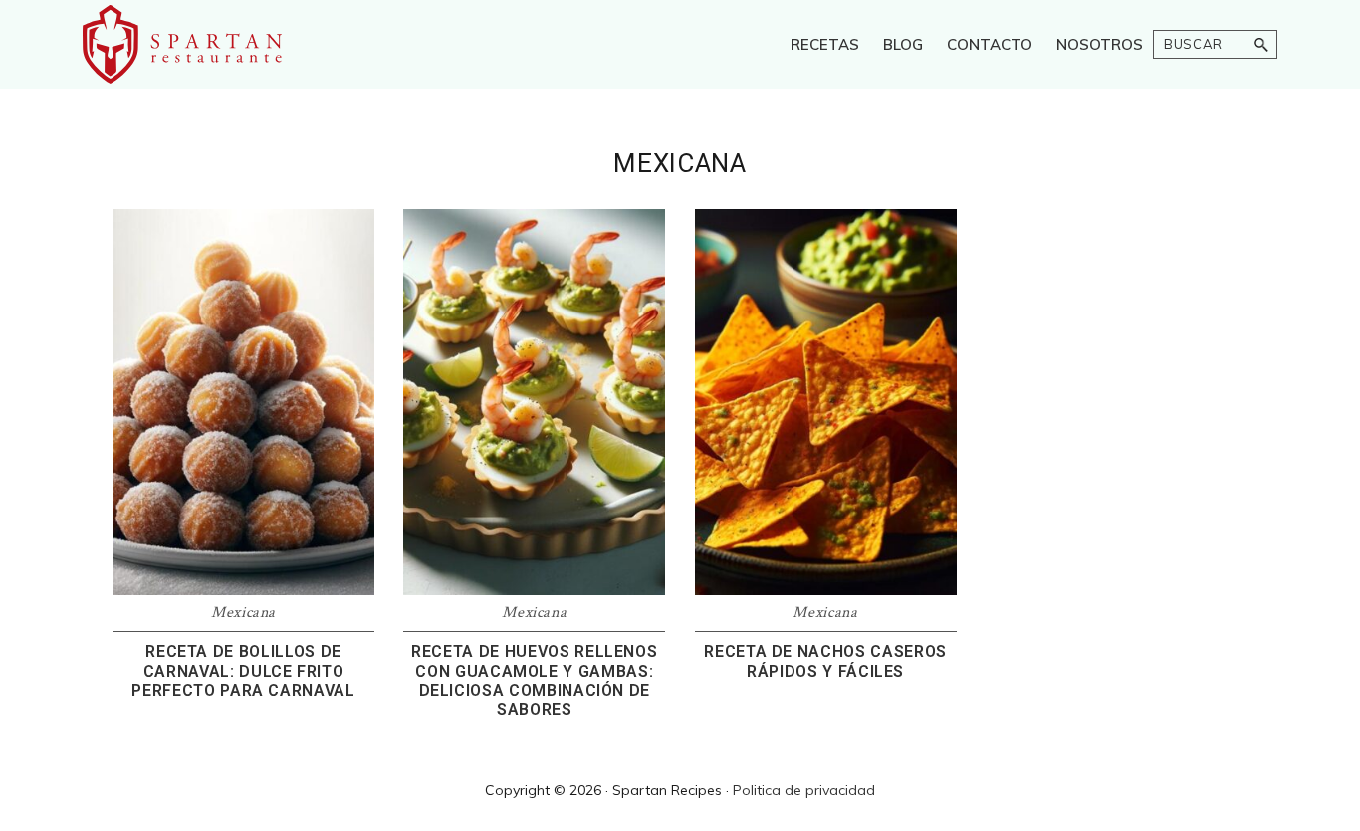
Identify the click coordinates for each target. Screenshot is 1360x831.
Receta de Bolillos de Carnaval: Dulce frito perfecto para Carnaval (242, 670)
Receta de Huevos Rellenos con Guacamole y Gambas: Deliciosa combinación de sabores (534, 680)
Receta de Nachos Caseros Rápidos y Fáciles (825, 661)
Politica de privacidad (804, 790)
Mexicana (243, 612)
